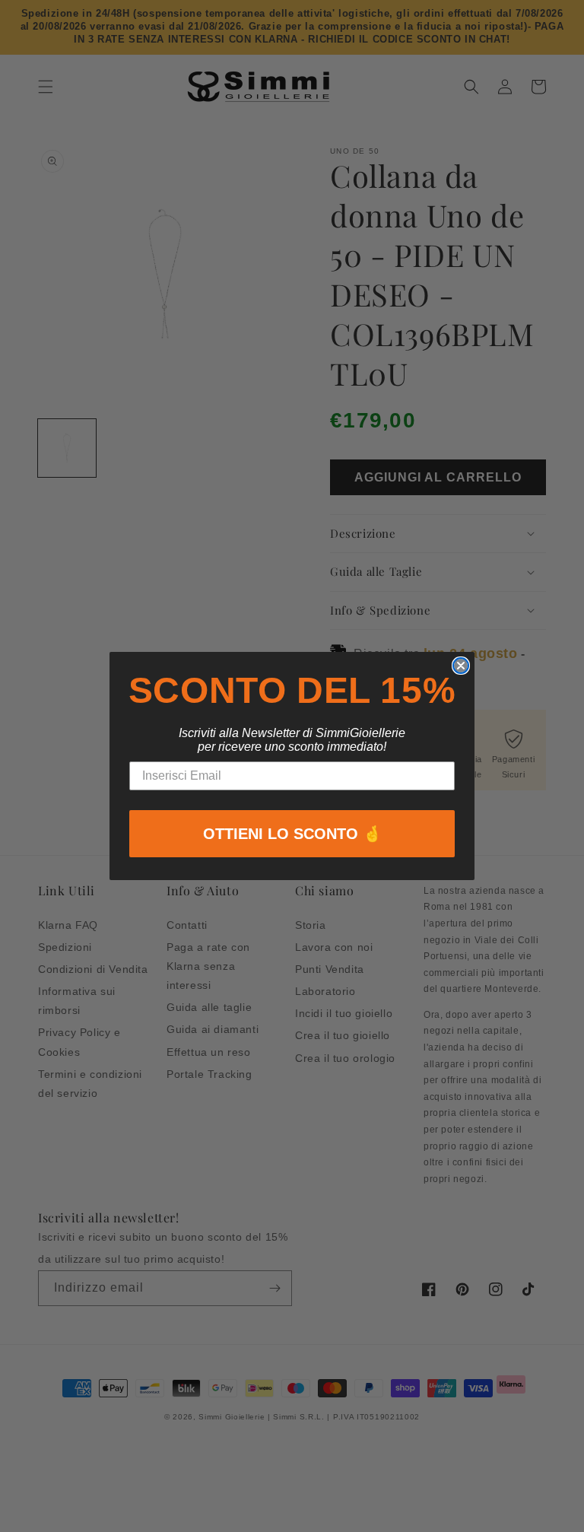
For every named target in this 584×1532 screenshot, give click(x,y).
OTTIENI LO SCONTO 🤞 (292, 833)
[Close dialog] (460, 665)
